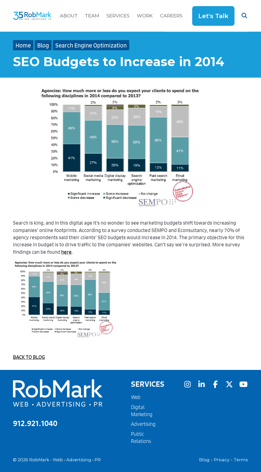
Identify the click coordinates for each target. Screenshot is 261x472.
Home (23, 45)
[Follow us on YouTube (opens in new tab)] (243, 384)
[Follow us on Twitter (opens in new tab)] (229, 384)
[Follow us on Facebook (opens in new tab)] (215, 384)
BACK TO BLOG (29, 357)
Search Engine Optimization (91, 45)
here (66, 252)
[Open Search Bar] (241, 16)
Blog (43, 45)
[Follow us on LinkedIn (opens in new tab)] (201, 384)
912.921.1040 (35, 423)
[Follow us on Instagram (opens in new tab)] (187, 384)
